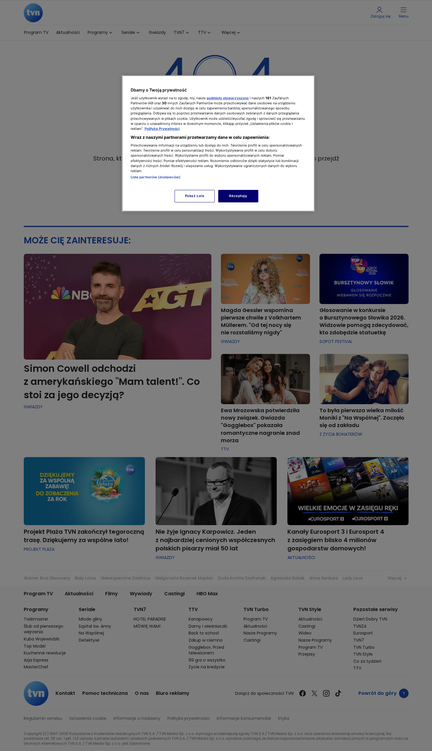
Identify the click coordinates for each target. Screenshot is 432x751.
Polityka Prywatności (162, 129)
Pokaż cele (195, 196)
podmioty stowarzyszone (228, 98)
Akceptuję (238, 196)
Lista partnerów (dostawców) (156, 177)
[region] (218, 143)
